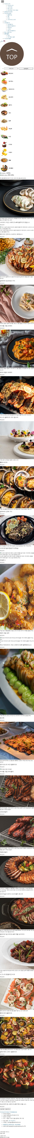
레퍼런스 (10, 27)
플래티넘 (10, 15)
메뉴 (5, 21)
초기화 (2, 1109)
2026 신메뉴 (11, 175)
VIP (8, 16)
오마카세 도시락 (12, 19)
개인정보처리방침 (4, 1112)
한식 (10, 113)
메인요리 (11, 73)
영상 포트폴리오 (12, 30)
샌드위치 (11, 97)
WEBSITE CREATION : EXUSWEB (11, 1124)
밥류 (10, 120)
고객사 (9, 29)
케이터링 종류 (7, 13)
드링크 (10, 152)
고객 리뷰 (10, 7)
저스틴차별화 (7, 38)
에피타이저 (11, 89)
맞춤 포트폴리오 (12, 26)
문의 (9, 35)
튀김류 (10, 128)
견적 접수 (6, 34)
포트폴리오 (7, 22)
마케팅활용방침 (13, 1112)
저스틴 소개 (7, 4)
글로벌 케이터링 (8, 11)
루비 (9, 18)
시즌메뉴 (8, 173)
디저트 (10, 144)
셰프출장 (11, 168)
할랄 (10, 160)
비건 (10, 136)
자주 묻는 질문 (11, 37)
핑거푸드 (11, 81)
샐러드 (10, 105)
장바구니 (8, 1109)
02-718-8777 (12, 1120)
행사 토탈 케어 (8, 32)
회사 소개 (10, 8)
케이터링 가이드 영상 (13, 10)
